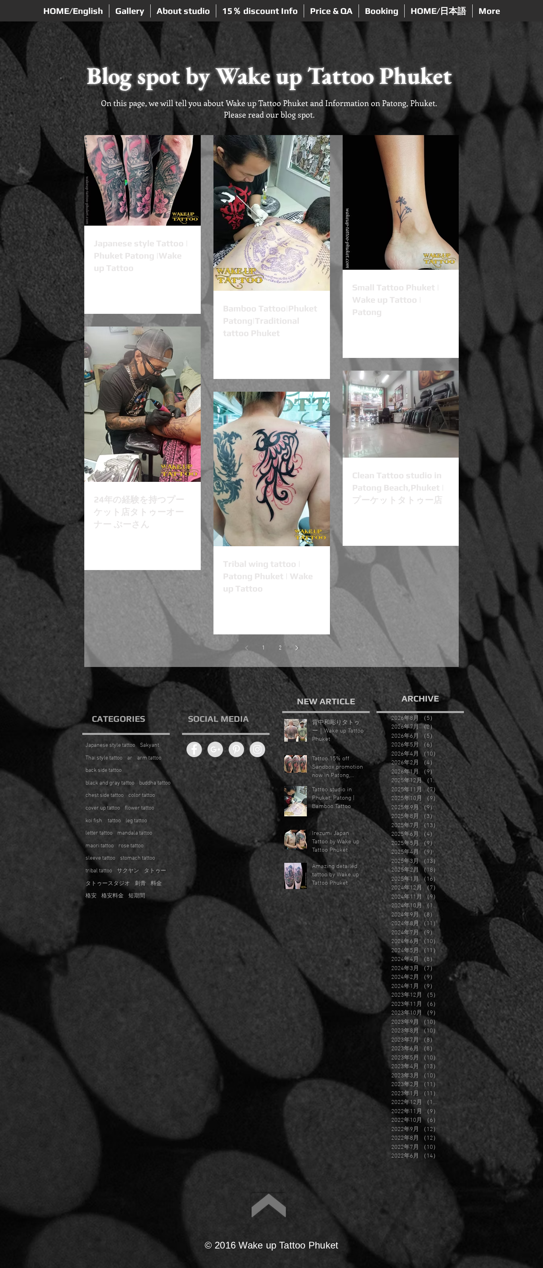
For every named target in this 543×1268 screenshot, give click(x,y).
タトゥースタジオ (107, 883)
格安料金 (112, 896)
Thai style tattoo (103, 758)
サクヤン (128, 871)
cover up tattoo (102, 808)
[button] (129, 10)
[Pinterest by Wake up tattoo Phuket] (236, 749)
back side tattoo (103, 770)
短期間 (136, 896)
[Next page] (296, 648)
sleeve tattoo (100, 858)
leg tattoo (136, 821)
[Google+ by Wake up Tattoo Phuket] (215, 749)
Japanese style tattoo (110, 745)
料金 (156, 883)
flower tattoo (139, 808)
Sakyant (149, 745)
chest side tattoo (104, 795)
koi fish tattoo (103, 821)
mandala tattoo (134, 833)
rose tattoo (131, 846)
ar (129, 758)
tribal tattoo (98, 871)
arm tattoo (149, 758)
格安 (91, 896)
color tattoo (141, 795)
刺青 (140, 883)
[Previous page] (246, 648)
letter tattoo (98, 833)
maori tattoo (99, 846)
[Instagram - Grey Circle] (257, 749)
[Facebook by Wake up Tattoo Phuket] (194, 749)
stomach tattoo (137, 858)
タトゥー (155, 871)
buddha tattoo (155, 783)
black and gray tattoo (109, 783)
